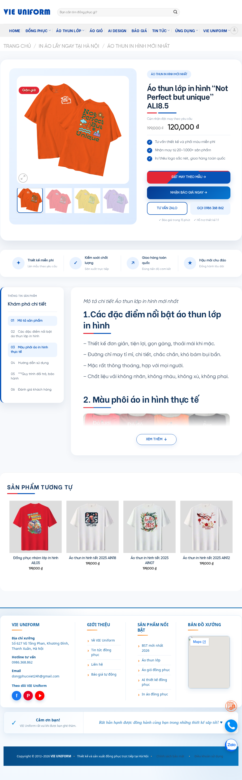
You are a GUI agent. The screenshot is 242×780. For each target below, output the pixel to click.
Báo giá (139, 30)
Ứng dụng (185, 30)
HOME (14, 30)
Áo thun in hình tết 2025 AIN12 (206, 558)
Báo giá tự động (104, 674)
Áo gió (96, 30)
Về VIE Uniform (103, 640)
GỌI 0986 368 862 (210, 208)
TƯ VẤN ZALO (167, 208)
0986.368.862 (22, 662)
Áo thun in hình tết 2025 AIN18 (92, 558)
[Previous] (30, 130)
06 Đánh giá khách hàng (31, 390)
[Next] (116, 130)
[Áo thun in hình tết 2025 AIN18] (92, 527)
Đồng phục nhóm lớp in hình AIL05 (35, 560)
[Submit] (175, 12)
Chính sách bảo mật (170, 756)
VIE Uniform (215, 30)
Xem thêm (154, 439)
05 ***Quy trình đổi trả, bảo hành (32, 376)
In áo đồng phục (155, 694)
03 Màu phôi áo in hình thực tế (29, 350)
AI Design (117, 30)
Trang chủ (17, 46)
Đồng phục (37, 30)
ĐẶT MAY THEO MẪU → (189, 177)
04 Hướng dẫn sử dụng (30, 363)
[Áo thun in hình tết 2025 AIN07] (149, 527)
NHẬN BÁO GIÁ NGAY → (188, 192)
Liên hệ (97, 664)
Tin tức (159, 30)
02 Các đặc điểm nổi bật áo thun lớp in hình (31, 334)
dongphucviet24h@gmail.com (35, 676)
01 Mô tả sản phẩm (27, 321)
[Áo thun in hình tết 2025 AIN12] (206, 527)
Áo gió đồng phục (156, 670)
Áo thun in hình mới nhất (138, 46)
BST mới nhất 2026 (152, 647)
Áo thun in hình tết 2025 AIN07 (150, 560)
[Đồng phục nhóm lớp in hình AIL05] (35, 527)
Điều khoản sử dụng (208, 756)
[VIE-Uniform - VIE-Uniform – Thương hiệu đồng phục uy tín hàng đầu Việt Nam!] (27, 11)
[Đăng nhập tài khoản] (234, 30)
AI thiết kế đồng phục (154, 682)
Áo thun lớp (68, 30)
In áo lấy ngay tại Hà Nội (69, 46)
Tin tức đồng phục (101, 652)
